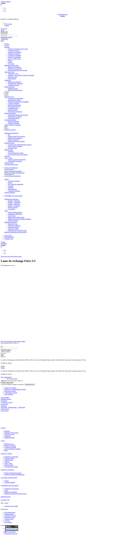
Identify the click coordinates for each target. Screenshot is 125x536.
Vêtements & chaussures (11, 199)
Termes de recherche (10, 388)
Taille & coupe (8, 149)
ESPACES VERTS (10, 130)
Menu (2, 41)
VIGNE (6, 44)
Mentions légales (9, 514)
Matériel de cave (9, 97)
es (5, 11)
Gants (6, 211)
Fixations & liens (9, 143)
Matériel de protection (10, 222)
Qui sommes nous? (9, 512)
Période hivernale (9, 87)
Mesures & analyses (10, 113)
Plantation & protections (11, 133)
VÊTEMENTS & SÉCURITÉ (13, 196)
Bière (6, 126)
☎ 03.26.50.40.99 (9, 532)
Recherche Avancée (6, 37)
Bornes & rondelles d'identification (14, 173)
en (5, 8)
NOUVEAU (8, 235)
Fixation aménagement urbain (13, 171)
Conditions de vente (10, 515)
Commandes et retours (10, 392)
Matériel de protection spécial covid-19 (15, 232)
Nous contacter (8, 394)
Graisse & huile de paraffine (12, 125)
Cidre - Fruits (8, 158)
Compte (3, 242)
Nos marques (8, 522)
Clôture (6, 179)
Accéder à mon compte (11, 506)
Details (3, 368)
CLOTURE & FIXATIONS (12, 176)
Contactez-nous (8, 519)
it (4, 9)
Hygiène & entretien (10, 120)
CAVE (6, 93)
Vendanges (7, 80)
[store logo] (16, 19)
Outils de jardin (8, 163)
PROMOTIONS (9, 237)
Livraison (7, 520)
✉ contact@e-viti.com (10, 533)
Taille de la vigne (9, 72)
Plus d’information (6, 377)
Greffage (7, 156)
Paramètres (4, 243)
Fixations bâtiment (9, 192)
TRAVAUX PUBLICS (11, 168)
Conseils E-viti (8, 239)
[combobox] (9, 35)
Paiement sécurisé (9, 517)
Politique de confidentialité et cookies (15, 389)
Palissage (7, 47)
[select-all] (30, 385)
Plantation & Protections (11, 65)
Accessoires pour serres (11, 164)
